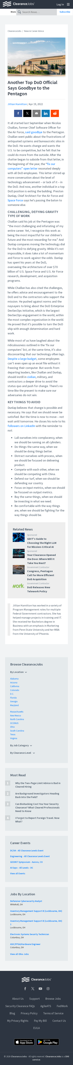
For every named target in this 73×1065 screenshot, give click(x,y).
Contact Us (59, 1021)
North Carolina (17, 719)
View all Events (17, 873)
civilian (31, 377)
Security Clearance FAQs (20, 1006)
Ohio (12, 726)
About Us (18, 999)
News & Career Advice (34, 31)
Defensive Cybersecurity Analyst (26, 901)
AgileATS (45, 1006)
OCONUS (14, 723)
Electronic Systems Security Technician (29, 934)
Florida (13, 697)
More (13, 11)
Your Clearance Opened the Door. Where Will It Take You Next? (41, 559)
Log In (60, 4)
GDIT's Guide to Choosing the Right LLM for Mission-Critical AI (41, 542)
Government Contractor (38, 567)
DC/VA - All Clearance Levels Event (26, 850)
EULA (36, 1028)
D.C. (12, 693)
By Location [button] (17, 672)
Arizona (13, 682)
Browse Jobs (53, 999)
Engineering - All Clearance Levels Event (30, 856)
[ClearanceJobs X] (33, 988)
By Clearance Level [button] (21, 752)
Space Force (15, 200)
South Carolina (17, 730)
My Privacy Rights (17, 1021)
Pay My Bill (40, 1021)
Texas (12, 734)
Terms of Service (53, 1013)
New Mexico (15, 715)
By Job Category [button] (19, 745)
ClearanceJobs (14, 31)
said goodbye (33, 132)
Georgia (13, 701)
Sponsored (32, 535)
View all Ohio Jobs (19, 954)
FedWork (62, 1006)
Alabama (14, 678)
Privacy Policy (29, 1013)
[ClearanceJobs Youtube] (40, 988)
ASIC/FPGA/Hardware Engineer (25, 944)
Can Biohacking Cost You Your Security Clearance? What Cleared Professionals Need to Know (37, 807)
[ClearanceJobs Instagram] (48, 988)
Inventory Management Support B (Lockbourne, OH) (36, 911)
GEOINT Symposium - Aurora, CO (26, 862)
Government (20, 43)
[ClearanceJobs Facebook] (25, 988)
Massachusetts (16, 711)
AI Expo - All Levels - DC (21, 867)
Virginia (13, 738)
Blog (12, 1013)
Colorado (14, 690)
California (14, 686)
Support (34, 999)
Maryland (14, 705)
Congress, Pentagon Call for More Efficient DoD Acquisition (40, 575)
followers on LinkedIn (21, 426)
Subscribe (65, 11)
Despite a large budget (22, 359)
